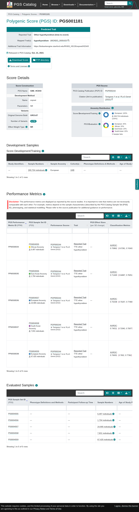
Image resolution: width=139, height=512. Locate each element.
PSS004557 (34, 298)
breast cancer (109, 7)
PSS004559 (34, 351)
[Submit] (129, 3)
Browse (54, 5)
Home (45, 5)
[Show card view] (107, 215)
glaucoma (117, 7)
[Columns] (120, 157)
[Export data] (127, 157)
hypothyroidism (41, 40)
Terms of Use (55, 509)
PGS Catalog (13, 14)
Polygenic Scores (29, 14)
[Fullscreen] (113, 157)
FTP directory (42, 60)
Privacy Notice (39, 509)
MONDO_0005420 (59, 40)
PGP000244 (110, 91)
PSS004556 (34, 271)
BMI (122, 7)
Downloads (69, 5)
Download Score (20, 60)
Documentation (86, 5)
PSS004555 (34, 244)
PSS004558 (34, 323)
